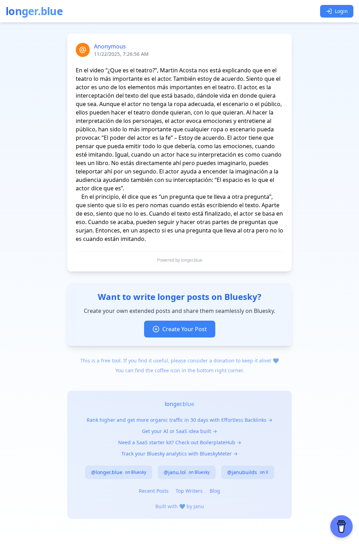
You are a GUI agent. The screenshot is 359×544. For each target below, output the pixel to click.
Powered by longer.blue (179, 260)
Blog (215, 490)
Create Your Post (184, 329)
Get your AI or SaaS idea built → (179, 431)
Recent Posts (154, 490)
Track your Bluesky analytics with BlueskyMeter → (179, 453)
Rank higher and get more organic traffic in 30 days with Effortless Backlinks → (179, 420)
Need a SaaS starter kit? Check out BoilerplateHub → (179, 442)
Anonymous (110, 46)
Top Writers (189, 490)
